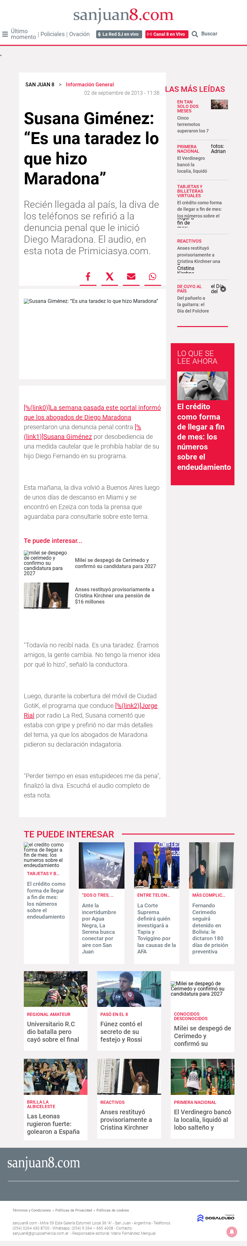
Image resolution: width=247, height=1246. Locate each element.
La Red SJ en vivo (121, 34)
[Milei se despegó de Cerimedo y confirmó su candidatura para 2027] (47, 563)
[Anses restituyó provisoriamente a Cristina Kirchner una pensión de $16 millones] (47, 596)
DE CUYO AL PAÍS (189, 289)
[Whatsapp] (153, 276)
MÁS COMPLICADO (211, 895)
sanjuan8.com (25, 1223)
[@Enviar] (131, 276)
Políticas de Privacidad (73, 1210)
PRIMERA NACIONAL (188, 149)
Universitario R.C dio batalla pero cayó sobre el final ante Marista (53, 1035)
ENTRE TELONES (154, 895)
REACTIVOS (189, 241)
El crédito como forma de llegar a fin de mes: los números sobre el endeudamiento (204, 436)
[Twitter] (110, 276)
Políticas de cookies (112, 1210)
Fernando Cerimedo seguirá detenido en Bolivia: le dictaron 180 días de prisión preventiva (210, 928)
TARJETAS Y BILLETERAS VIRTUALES (190, 191)
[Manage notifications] (232, 1232)
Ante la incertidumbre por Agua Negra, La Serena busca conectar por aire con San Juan (99, 928)
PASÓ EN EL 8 (114, 1014)
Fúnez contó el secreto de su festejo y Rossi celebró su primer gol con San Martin (127, 1039)
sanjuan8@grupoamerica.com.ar (41, 1233)
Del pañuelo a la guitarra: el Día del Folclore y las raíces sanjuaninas (193, 311)
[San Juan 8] (44, 1170)
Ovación (79, 34)
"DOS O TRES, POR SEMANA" (111, 895)
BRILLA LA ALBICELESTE (41, 1104)
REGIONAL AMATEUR (48, 1014)
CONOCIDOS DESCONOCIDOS (190, 1016)
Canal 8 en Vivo (169, 34)
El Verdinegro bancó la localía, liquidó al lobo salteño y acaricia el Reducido (202, 1123)
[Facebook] (88, 276)
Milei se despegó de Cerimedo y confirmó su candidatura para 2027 (115, 563)
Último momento (23, 34)
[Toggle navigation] (5, 34)
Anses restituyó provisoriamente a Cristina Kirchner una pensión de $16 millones (114, 595)
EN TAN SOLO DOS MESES (187, 106)
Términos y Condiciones (32, 1210)
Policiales (53, 34)
